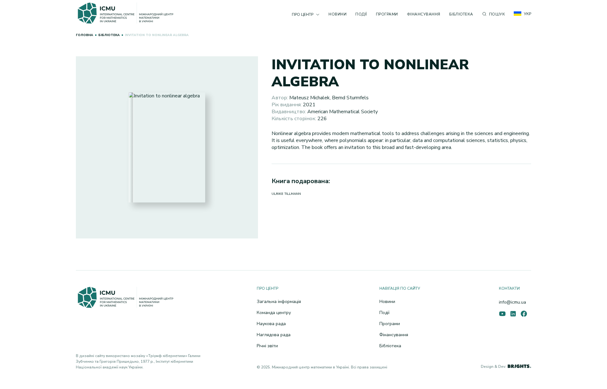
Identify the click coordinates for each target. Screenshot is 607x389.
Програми (387, 14)
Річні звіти (267, 346)
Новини (337, 14)
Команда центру (274, 313)
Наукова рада (271, 324)
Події (361, 14)
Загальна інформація (279, 302)
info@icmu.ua (512, 302)
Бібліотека (461, 14)
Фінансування (423, 14)
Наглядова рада (274, 335)
